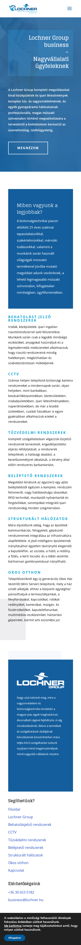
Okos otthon (18, 862)
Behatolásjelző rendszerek (29, 824)
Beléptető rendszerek (25, 847)
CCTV (12, 832)
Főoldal (14, 809)
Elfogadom (14, 938)
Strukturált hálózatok (25, 855)
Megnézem (28, 148)
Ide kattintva (13, 926)
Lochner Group (20, 817)
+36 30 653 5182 (21, 892)
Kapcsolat (16, 870)
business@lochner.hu (25, 899)
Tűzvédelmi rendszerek (27, 840)
